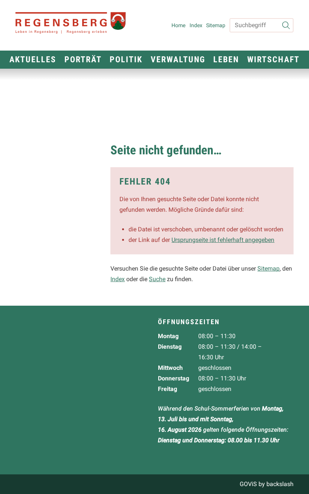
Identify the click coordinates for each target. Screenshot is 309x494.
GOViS (248, 484)
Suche (157, 279)
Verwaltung (178, 59)
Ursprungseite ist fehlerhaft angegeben (222, 239)
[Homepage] (74, 25)
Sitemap (215, 25)
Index (196, 25)
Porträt (83, 59)
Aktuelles (32, 59)
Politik (126, 59)
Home (178, 25)
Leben (226, 59)
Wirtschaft (273, 59)
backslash (280, 484)
